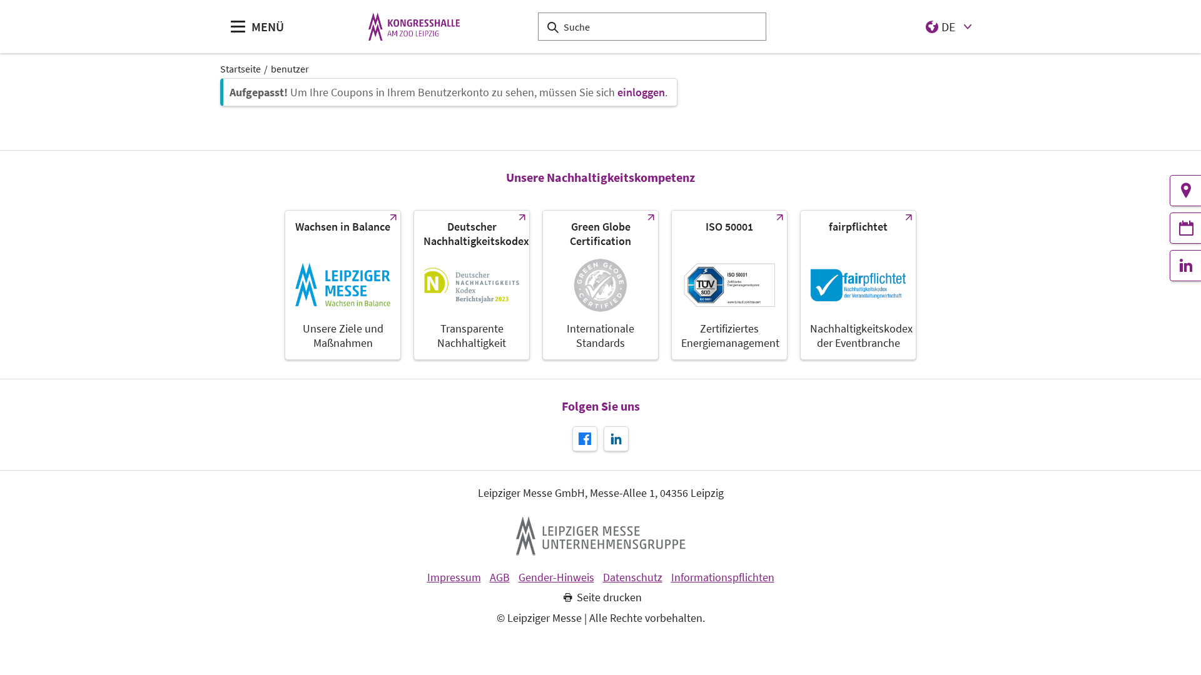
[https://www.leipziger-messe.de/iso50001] (729, 285)
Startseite (240, 68)
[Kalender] (1185, 228)
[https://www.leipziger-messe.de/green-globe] (600, 285)
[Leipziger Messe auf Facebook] (584, 438)
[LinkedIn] (1185, 265)
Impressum (454, 577)
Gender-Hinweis (556, 577)
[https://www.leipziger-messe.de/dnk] (471, 285)
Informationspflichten (722, 577)
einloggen (641, 92)
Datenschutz (632, 577)
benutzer (290, 68)
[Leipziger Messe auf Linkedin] (616, 438)
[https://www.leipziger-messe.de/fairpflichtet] (858, 285)
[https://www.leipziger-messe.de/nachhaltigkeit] (342, 285)
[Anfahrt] (1185, 190)
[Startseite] (414, 26)
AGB (500, 577)
